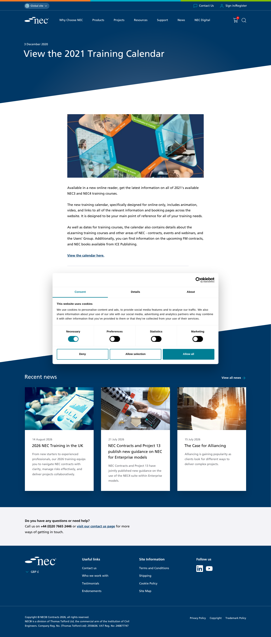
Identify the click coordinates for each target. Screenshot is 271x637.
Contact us (89, 568)
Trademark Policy (235, 618)
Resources (140, 20)
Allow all (188, 354)
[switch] (115, 339)
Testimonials (90, 583)
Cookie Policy (148, 583)
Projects (119, 20)
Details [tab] (135, 292)
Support (162, 20)
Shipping (145, 576)
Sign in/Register (236, 6)
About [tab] (191, 292)
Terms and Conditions (154, 568)
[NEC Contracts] (36, 20)
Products (98, 20)
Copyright (216, 618)
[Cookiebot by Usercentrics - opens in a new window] (198, 280)
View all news (231, 378)
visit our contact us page (96, 526)
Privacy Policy (198, 618)
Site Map (145, 591)
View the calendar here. (85, 255)
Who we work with (95, 576)
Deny (82, 354)
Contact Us (206, 6)
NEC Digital (202, 20)
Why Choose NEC (71, 20)
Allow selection (135, 354)
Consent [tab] (80, 292)
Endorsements (91, 591)
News (181, 20)
